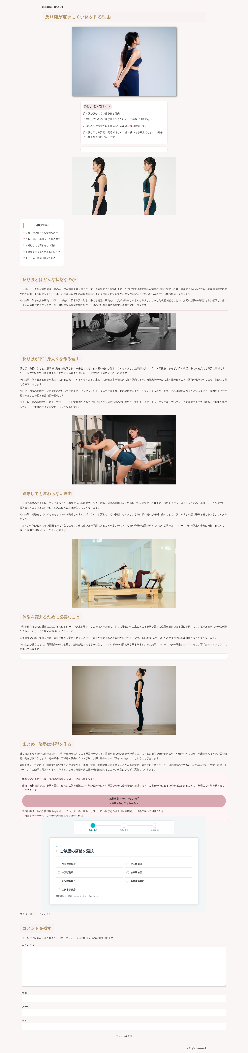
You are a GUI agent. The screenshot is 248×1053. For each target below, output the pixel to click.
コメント (28, 944)
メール (25, 1006)
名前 (24, 992)
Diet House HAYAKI (52, 6)
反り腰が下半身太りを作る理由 (43, 239)
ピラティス (45, 914)
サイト (25, 1020)
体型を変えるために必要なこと (43, 252)
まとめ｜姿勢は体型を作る (41, 258)
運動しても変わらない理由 (41, 245)
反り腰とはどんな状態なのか (42, 233)
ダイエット (31, 914)
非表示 (46, 225)
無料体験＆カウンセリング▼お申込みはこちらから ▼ (124, 800)
